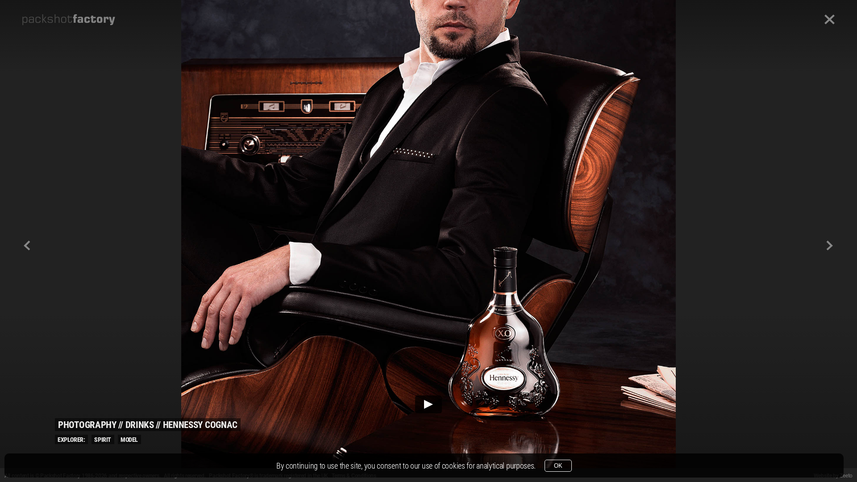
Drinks (139, 425)
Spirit (102, 439)
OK (558, 465)
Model (129, 439)
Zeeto (846, 476)
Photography (87, 425)
